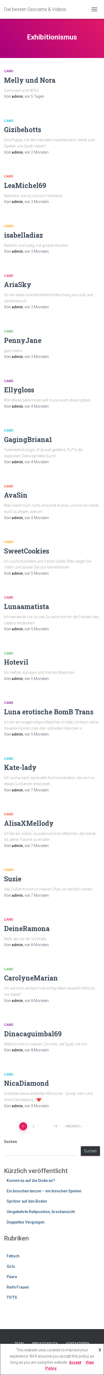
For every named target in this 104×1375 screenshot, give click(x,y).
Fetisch (13, 1256)
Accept (75, 1362)
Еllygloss (19, 389)
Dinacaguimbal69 (33, 1033)
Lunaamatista (26, 606)
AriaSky (17, 284)
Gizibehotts (22, 129)
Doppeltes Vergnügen (26, 1222)
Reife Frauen (18, 1287)
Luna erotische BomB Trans (48, 711)
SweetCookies (26, 551)
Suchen (10, 1141)
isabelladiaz (23, 235)
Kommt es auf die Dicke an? (31, 1180)
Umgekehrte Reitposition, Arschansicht (41, 1212)
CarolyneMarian (31, 978)
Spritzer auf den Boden (27, 1201)
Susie (12, 878)
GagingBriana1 (28, 439)
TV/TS (12, 1297)
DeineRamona (27, 928)
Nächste (73, 1126)
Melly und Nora (29, 80)
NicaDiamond (26, 1083)
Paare (12, 1277)
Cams (8, 71)
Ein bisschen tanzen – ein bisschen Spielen (44, 1191)
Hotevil (16, 662)
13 (55, 1126)
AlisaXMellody (29, 823)
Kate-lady (20, 767)
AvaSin (15, 495)
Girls (11, 1266)
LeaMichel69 (25, 185)
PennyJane (22, 340)
